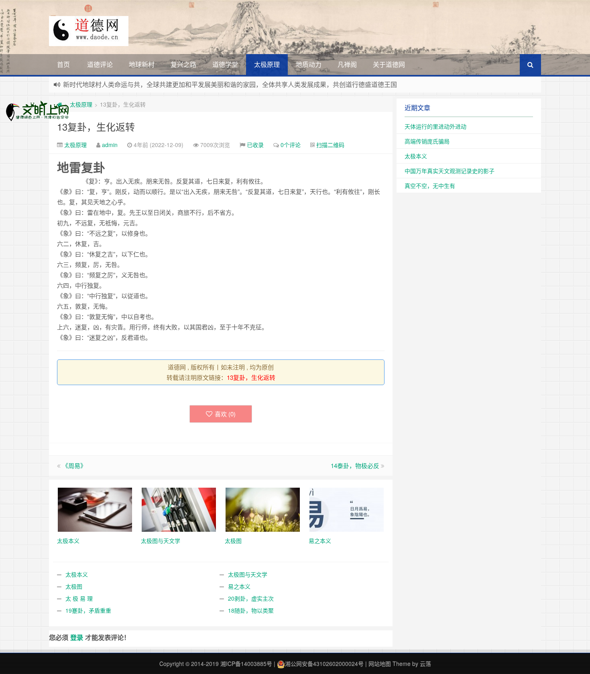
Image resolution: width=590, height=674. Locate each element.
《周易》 (74, 465)
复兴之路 (183, 64)
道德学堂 (225, 64)
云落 (425, 664)
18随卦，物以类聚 (251, 610)
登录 (76, 637)
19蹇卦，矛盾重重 (88, 610)
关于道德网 (389, 64)
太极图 (73, 586)
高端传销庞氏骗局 (427, 141)
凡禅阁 (347, 64)
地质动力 (308, 64)
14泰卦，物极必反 (355, 465)
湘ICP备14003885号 (246, 664)
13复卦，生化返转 (96, 126)
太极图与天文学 (247, 574)
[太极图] (263, 509)
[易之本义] (346, 509)
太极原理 (267, 64)
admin (110, 145)
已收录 (255, 145)
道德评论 (100, 64)
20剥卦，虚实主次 (251, 598)
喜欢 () (225, 414)
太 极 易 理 (79, 598)
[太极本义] (95, 509)
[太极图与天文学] (179, 509)
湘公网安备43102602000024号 (324, 664)
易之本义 (239, 586)
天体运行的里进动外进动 (435, 126)
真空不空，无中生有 (430, 186)
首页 (63, 64)
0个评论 (291, 145)
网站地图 (379, 664)
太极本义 (76, 574)
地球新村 (142, 64)
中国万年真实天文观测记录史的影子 (449, 171)
